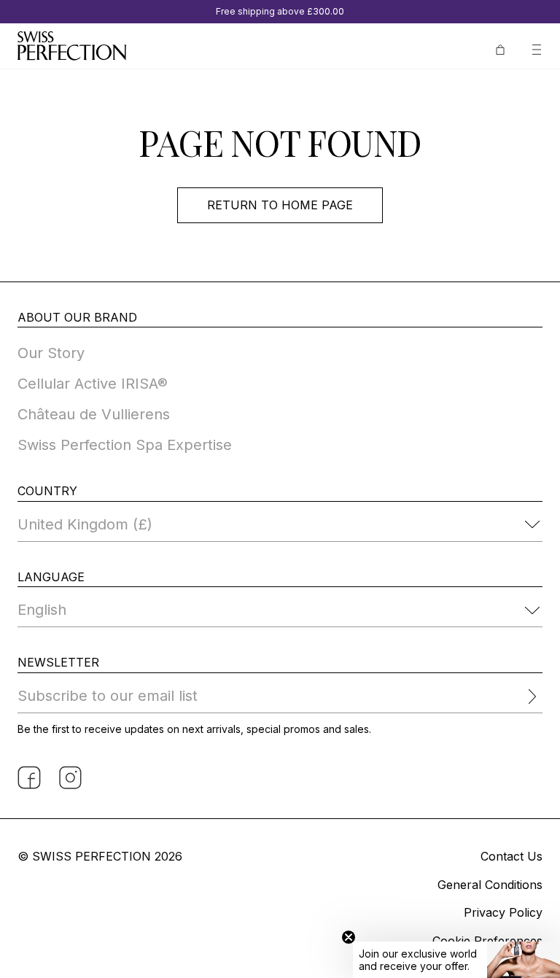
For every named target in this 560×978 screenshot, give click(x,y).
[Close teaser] (348, 937)
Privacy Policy (503, 912)
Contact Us (511, 856)
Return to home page (280, 205)
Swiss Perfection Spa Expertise (125, 445)
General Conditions (490, 884)
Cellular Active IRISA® (93, 383)
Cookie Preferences (487, 941)
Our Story (51, 353)
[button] (456, 960)
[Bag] (500, 48)
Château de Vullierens (94, 414)
